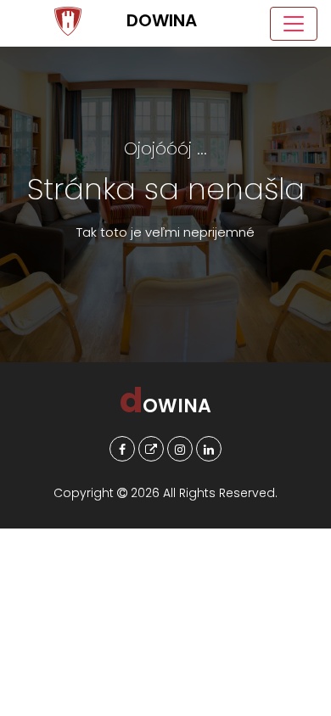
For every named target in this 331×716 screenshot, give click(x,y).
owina (165, 406)
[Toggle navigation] (293, 24)
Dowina (68, 23)
